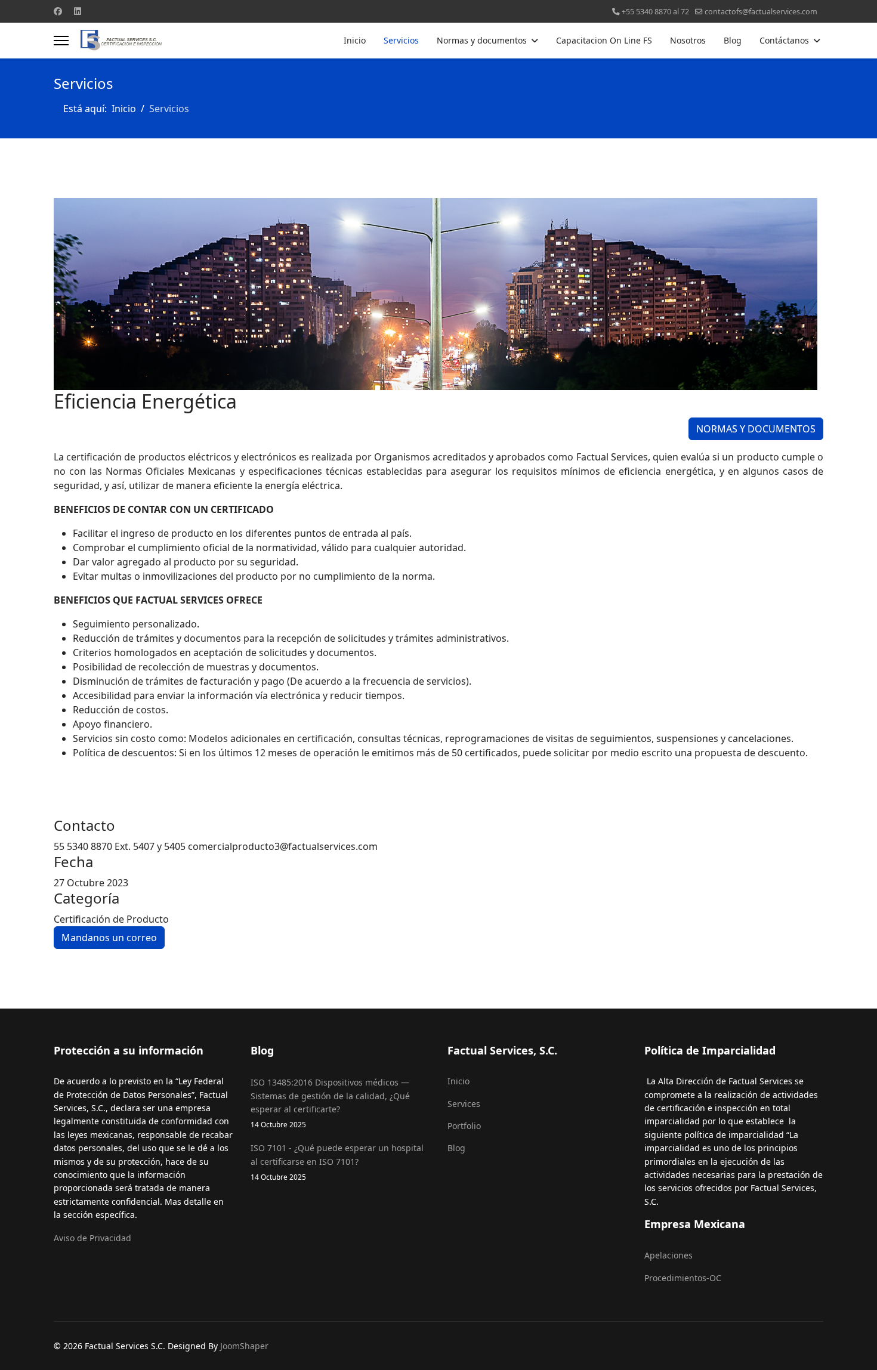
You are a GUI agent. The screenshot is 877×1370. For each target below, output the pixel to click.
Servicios (401, 40)
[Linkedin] (77, 11)
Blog (733, 40)
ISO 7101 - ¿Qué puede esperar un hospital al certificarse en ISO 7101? (337, 1162)
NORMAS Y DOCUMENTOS (756, 428)
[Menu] (61, 40)
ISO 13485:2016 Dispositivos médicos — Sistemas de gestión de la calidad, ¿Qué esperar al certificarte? (330, 1103)
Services (463, 1103)
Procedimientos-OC (682, 1278)
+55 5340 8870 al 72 (655, 12)
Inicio (355, 40)
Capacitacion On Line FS (604, 40)
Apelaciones (668, 1255)
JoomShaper (244, 1346)
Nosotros (688, 40)
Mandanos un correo (109, 937)
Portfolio (464, 1125)
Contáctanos (784, 40)
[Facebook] (58, 11)
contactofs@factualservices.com (761, 12)
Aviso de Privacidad (92, 1238)
